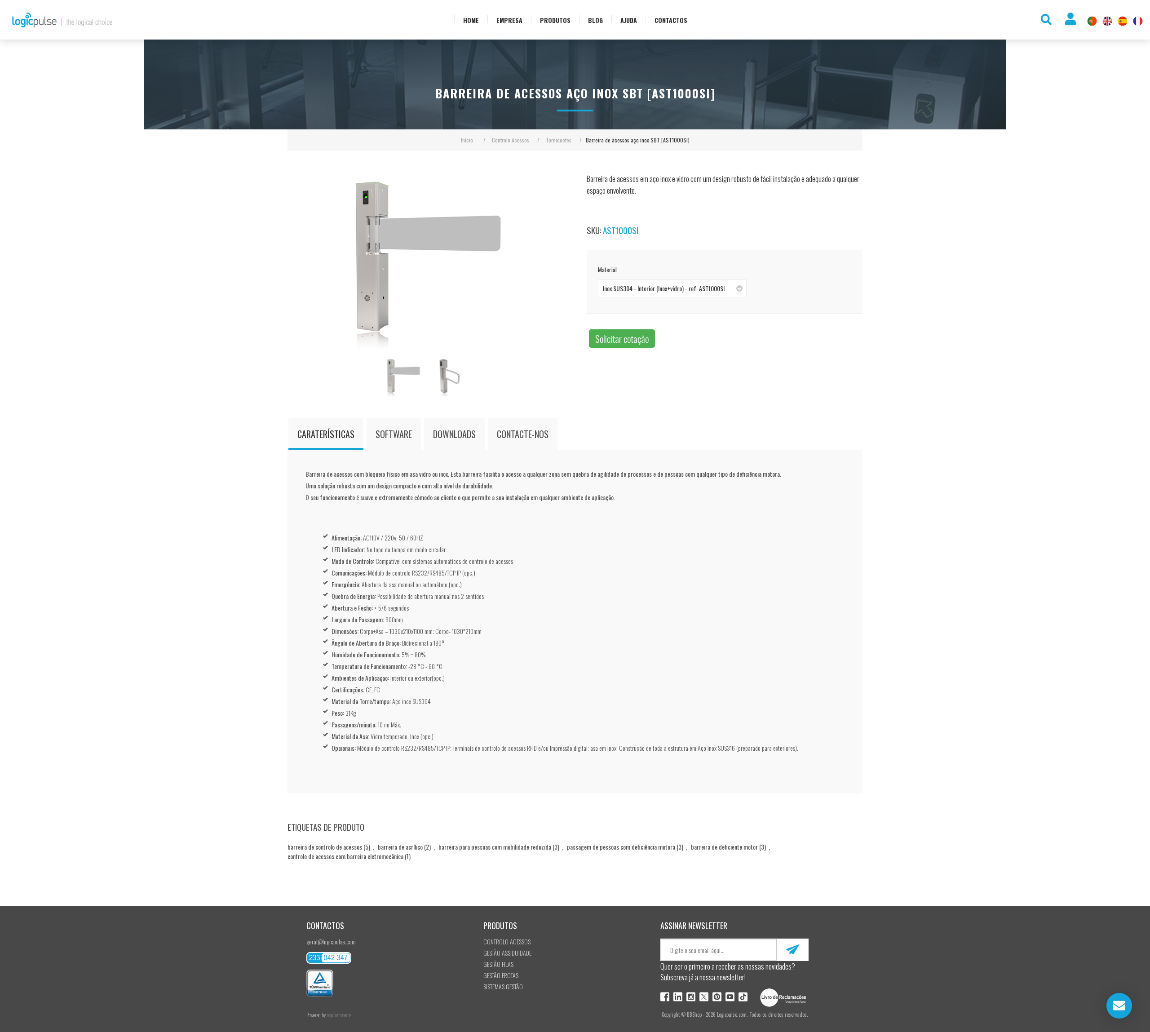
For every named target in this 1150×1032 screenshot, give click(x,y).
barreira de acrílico (400, 846)
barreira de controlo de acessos (325, 846)
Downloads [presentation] (454, 434)
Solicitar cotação (622, 338)
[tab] (325, 434)
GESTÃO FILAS (498, 964)
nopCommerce (339, 1015)
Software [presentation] (394, 434)
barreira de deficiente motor (724, 846)
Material (607, 269)
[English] (1107, 21)
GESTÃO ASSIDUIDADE (507, 952)
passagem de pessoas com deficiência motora (621, 846)
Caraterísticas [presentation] (325, 434)
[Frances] (1138, 21)
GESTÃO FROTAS (500, 975)
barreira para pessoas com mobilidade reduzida (494, 846)
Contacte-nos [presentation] (522, 434)
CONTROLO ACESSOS (507, 941)
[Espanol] (1122, 21)
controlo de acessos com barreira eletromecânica (345, 856)
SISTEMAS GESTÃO (503, 986)
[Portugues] (1092, 21)
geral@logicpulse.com (331, 941)
